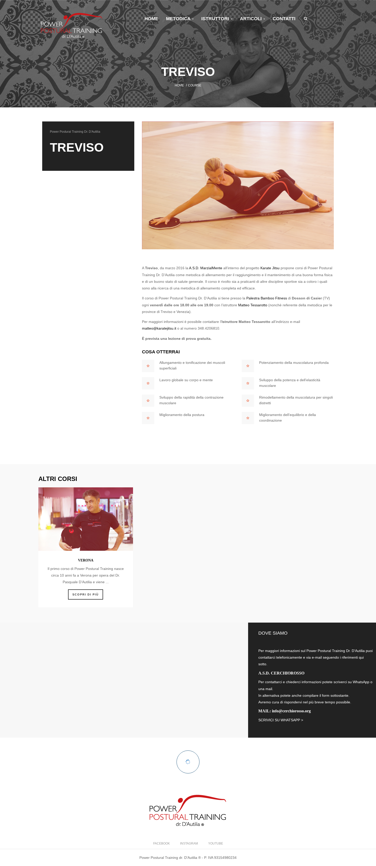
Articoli (251, 18)
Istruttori (215, 18)
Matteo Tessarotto (252, 305)
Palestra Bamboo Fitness (266, 298)
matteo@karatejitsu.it (159, 328)
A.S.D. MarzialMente (205, 268)
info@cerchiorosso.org (291, 711)
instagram (189, 843)
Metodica (179, 18)
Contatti (284, 18)
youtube (215, 843)
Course (194, 85)
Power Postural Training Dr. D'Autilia (75, 131)
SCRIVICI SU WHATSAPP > (280, 720)
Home (151, 18)
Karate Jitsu (270, 268)
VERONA (85, 560)
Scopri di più (85, 594)
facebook (161, 843)
